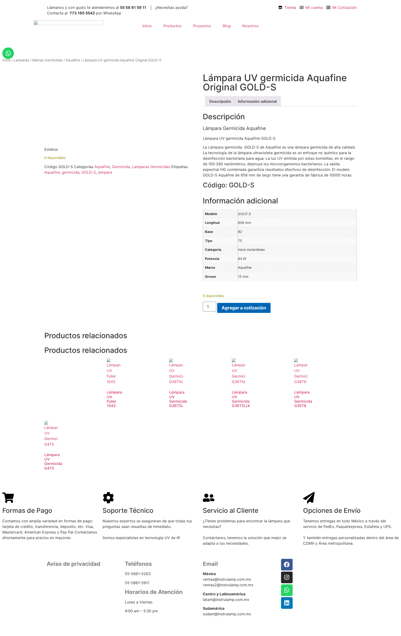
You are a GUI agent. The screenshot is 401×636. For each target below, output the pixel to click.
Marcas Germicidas (47, 60)
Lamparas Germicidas (151, 166)
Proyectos (202, 25)
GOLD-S (88, 172)
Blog (227, 25)
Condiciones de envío (64, 590)
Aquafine (73, 60)
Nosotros (250, 25)
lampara (105, 172)
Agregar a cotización (244, 308)
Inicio (147, 25)
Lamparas (21, 60)
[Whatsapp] (8, 53)
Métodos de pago (61, 595)
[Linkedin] (287, 603)
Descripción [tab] (220, 101)
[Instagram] (287, 577)
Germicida (121, 166)
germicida (70, 172)
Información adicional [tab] (257, 101)
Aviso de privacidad (62, 584)
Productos (172, 25)
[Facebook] (287, 564)
